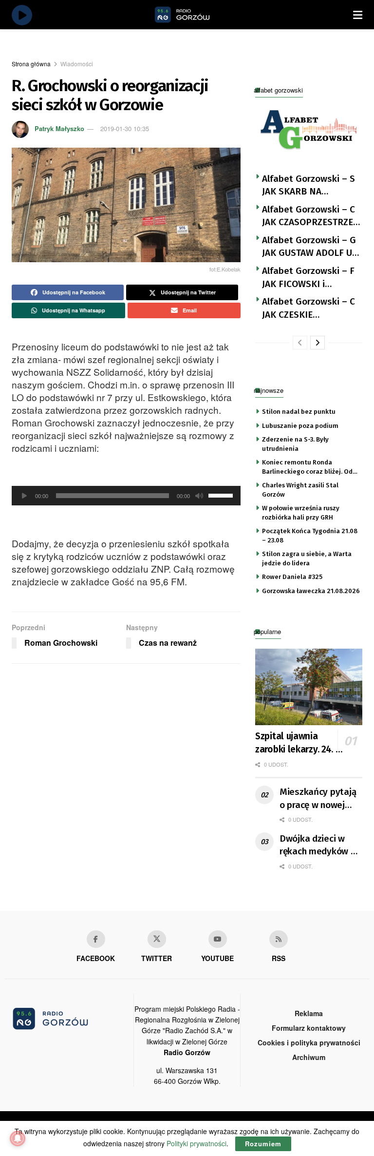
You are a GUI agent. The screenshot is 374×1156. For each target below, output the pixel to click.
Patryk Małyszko (59, 128)
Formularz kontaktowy (309, 1028)
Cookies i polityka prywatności (309, 1042)
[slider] (222, 494)
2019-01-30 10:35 (124, 128)
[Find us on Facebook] (96, 939)
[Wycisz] (199, 496)
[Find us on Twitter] (157, 939)
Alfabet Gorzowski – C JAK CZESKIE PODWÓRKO (308, 308)
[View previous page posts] (300, 342)
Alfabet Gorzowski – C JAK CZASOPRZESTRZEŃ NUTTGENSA (310, 216)
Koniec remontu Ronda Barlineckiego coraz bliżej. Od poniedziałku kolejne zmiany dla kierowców (307, 467)
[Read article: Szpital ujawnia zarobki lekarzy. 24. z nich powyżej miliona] (308, 687)
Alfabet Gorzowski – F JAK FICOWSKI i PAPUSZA (308, 277)
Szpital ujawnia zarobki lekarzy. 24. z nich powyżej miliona (298, 743)
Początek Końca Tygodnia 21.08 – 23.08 (309, 535)
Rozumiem (263, 1143)
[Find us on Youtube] (217, 939)
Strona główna (31, 63)
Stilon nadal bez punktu (299, 411)
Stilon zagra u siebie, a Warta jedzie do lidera (307, 558)
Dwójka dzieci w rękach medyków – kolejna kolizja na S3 (318, 845)
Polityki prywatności (196, 1143)
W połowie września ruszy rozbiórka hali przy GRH (300, 512)
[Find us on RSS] (278, 939)
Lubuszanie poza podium (300, 425)
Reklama (309, 1013)
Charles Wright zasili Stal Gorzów (300, 490)
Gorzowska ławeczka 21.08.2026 (311, 591)
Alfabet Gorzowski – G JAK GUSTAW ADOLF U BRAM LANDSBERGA (309, 247)
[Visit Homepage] (193, 14)
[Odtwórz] (24, 496)
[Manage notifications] (17, 1138)
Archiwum (308, 1057)
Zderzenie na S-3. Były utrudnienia (295, 444)
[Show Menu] (357, 14)
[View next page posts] (317, 342)
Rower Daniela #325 (292, 576)
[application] (126, 495)
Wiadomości (76, 63)
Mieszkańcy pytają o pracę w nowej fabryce (318, 798)
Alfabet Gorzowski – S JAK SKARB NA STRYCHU (308, 185)
